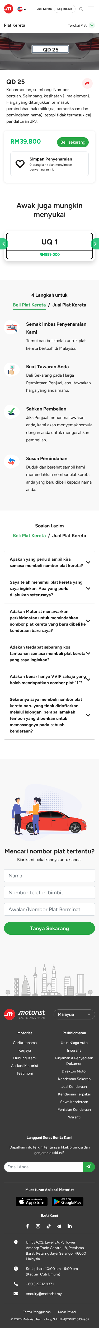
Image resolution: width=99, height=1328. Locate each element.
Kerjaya (24, 1050)
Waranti (74, 1117)
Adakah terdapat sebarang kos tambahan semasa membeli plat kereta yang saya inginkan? (48, 653)
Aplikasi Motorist (24, 1066)
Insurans (74, 1050)
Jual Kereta (44, 9)
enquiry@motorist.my (44, 1294)
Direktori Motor (74, 1071)
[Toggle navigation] (92, 25)
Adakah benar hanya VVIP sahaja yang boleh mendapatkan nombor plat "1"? (48, 679)
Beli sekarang (72, 142)
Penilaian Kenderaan (74, 1109)
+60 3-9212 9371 (40, 1284)
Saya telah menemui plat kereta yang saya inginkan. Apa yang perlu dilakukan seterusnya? (46, 588)
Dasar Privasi (67, 1312)
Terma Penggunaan (37, 1312)
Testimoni (25, 1073)
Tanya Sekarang (49, 928)
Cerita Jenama (25, 1043)
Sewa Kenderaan (74, 1102)
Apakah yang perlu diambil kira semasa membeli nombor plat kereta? (46, 562)
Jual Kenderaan (74, 1086)
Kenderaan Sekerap (74, 1079)
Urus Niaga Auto (74, 1043)
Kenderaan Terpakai (74, 1094)
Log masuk (64, 9)
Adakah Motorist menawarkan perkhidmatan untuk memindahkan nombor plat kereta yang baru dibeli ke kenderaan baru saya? (48, 621)
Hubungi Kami (24, 1058)
